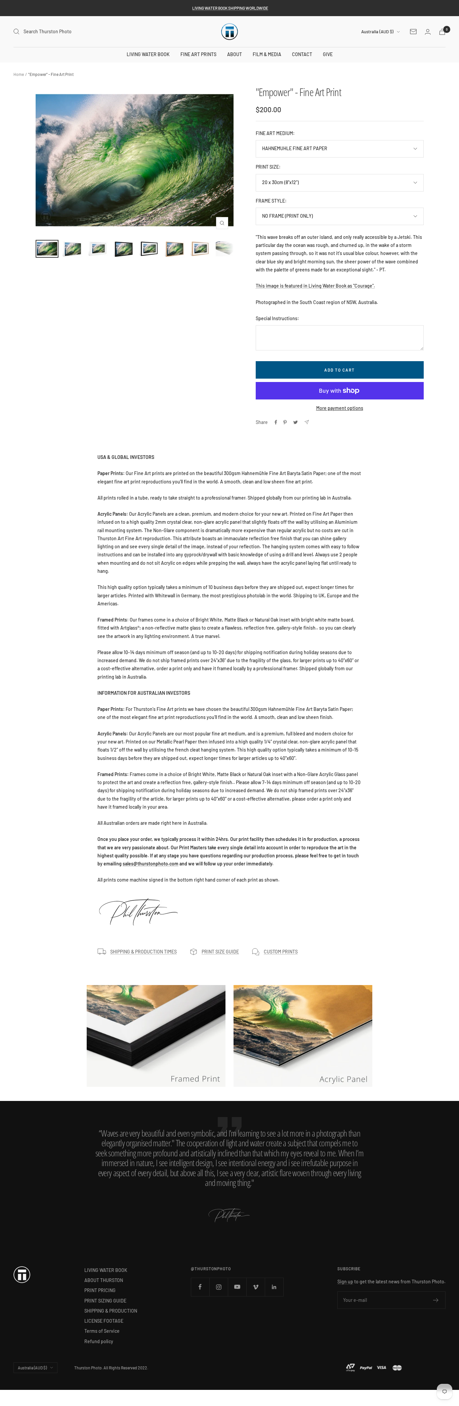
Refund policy (98, 1341)
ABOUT (234, 54)
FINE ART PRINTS (198, 54)
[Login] (428, 32)
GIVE (328, 54)
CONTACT (302, 54)
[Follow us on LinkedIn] (274, 1287)
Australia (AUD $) (377, 31)
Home (18, 74)
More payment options (339, 408)
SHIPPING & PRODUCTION (110, 1311)
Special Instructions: (277, 318)
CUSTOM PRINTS (281, 951)
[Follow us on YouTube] (237, 1287)
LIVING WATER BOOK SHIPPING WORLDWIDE (230, 8)
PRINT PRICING (100, 1290)
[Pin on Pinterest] (285, 422)
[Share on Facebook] (276, 422)
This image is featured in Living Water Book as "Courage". (315, 286)
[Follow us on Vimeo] (255, 1287)
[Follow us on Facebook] (200, 1287)
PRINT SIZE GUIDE (220, 951)
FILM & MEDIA (267, 54)
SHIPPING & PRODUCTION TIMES (143, 951)
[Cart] (442, 32)
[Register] (436, 1300)
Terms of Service (102, 1331)
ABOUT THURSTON (103, 1280)
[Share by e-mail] (306, 422)
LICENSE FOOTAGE (103, 1321)
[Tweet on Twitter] (295, 422)
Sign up (345, 1281)
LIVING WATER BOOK (148, 54)
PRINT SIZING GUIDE (105, 1301)
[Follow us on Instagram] (218, 1287)
